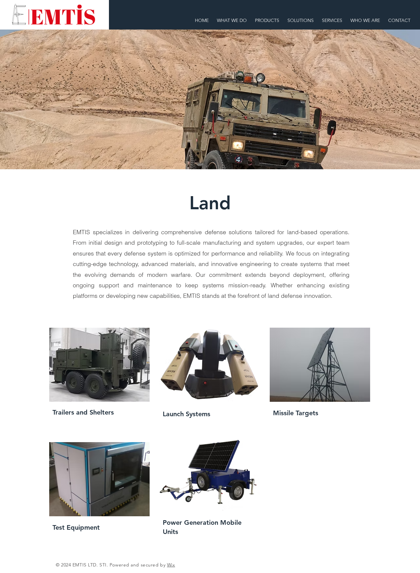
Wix (171, 565)
